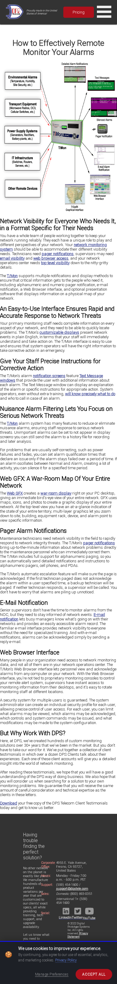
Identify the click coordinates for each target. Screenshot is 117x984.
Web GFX (15, 493)
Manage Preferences (52, 974)
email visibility (12, 258)
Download (8, 803)
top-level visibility (55, 263)
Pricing (79, 12)
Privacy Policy (66, 960)
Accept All (94, 974)
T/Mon (12, 275)
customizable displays (59, 332)
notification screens (49, 375)
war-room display (55, 493)
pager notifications (58, 253)
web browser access (50, 258)
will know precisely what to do (90, 394)
